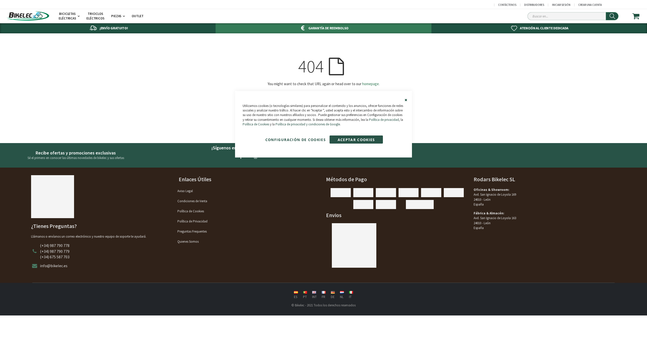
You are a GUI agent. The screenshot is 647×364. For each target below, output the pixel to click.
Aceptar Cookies (356, 139)
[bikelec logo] (27, 16)
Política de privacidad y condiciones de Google (307, 124)
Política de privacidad (384, 120)
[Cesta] (639, 16)
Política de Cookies (256, 124)
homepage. (371, 83)
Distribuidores (534, 5)
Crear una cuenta (590, 5)
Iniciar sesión (561, 5)
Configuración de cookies (295, 139)
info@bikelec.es (53, 265)
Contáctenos (507, 5)
